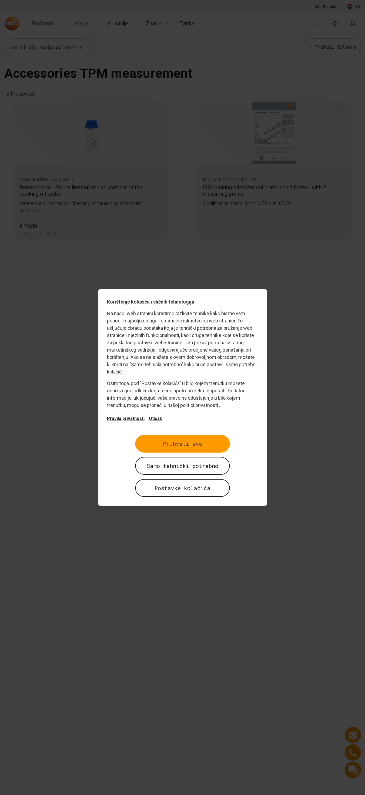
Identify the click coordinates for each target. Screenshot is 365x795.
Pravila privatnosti (126, 418)
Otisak (155, 418)
